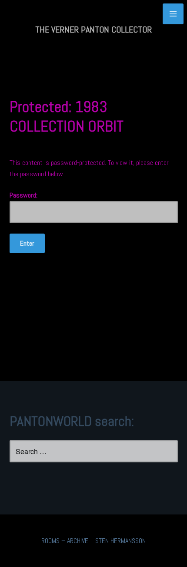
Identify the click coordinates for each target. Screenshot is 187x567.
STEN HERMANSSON (120, 540)
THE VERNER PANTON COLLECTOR (93, 29)
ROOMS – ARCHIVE (64, 540)
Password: (23, 195)
